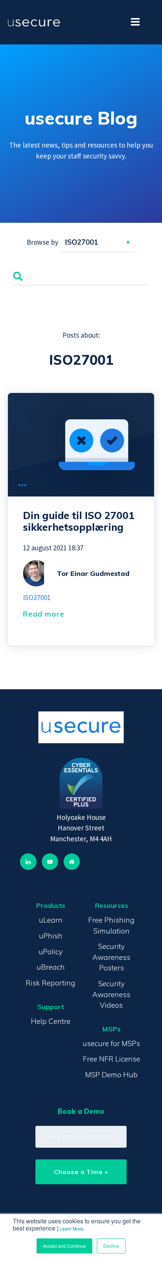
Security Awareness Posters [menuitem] (111, 957)
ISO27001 (36, 597)
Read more (43, 613)
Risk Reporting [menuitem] (50, 982)
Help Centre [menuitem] (50, 1021)
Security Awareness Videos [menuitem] (111, 994)
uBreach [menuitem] (51, 967)
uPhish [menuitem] (51, 935)
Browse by (42, 242)
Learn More (71, 1228)
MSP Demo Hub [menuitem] (111, 1074)
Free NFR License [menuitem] (111, 1058)
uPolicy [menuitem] (50, 951)
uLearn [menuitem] (51, 919)
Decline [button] (111, 1246)
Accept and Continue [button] (64, 1246)
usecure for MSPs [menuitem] (111, 1043)
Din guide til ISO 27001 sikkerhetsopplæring (78, 521)
